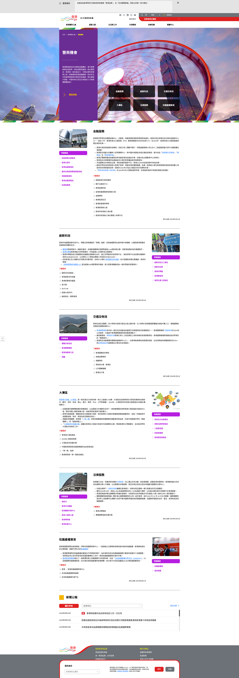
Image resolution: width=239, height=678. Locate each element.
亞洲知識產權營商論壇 (70, 573)
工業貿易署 (158, 428)
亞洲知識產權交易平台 (70, 577)
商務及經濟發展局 (161, 424)
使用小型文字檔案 (146, 659)
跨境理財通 (109, 155)
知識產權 (84, 549)
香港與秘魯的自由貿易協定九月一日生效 (102, 613)
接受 (159, 669)
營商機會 (80, 34)
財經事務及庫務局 (68, 158)
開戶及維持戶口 (101, 184)
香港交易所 (66, 163)
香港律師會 (66, 520)
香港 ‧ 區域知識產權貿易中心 (73, 569)
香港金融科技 (101, 188)
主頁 (63, 34)
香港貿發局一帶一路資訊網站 (73, 455)
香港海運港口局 (67, 352)
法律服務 (144, 105)
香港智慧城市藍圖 (68, 281)
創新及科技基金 (67, 273)
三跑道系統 (168, 330)
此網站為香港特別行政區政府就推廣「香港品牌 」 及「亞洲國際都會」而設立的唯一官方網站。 (113, 3)
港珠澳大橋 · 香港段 (103, 365)
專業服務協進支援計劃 (104, 515)
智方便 (64, 285)
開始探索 (72, 95)
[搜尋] (142, 15)
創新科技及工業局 (161, 262)
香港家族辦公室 (101, 208)
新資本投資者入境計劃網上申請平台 (109, 215)
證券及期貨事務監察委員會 (72, 172)
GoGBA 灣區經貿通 (69, 439)
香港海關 (157, 571)
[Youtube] (135, 15)
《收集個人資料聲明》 (122, 671)
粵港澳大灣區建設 (68, 435)
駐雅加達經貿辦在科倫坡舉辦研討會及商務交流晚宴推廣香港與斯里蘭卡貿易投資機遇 (119, 620)
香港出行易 (100, 372)
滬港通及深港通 (168, 153)
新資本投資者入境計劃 (106, 170)
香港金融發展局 (67, 181)
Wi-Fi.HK (65, 289)
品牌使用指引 (100, 659)
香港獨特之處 (71, 34)
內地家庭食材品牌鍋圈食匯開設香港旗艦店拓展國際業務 (106, 627)
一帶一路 (86, 419)
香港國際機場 (67, 348)
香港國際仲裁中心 (68, 511)
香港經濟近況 (101, 200)
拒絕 (170, 669)
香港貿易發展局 (160, 437)
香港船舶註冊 (103, 343)
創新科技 (144, 91)
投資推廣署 (66, 185)
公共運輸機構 (101, 369)
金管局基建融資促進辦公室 (106, 192)
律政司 (64, 502)
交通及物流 (169, 91)
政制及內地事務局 (161, 419)
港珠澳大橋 (111, 335)
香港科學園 (67, 252)
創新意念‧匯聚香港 (69, 296)
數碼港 (65, 249)
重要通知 (169, 15)
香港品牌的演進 (101, 652)
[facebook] (120, 15)
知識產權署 (158, 566)
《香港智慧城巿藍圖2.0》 (72, 264)
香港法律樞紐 (101, 511)
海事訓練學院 (101, 357)
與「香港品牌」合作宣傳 (104, 656)
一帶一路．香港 (67, 451)
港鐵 (63, 357)
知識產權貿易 (169, 105)
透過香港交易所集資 (103, 180)
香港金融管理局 (67, 167)
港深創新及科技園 (112, 259)
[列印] (146, 15)
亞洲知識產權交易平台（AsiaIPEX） (128, 558)
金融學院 (99, 196)
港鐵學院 (99, 361)
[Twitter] (124, 15)
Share (2, 340)
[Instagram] (131, 15)
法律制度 (120, 482)
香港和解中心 (67, 524)
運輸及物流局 (67, 343)
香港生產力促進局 (161, 280)
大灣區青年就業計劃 (71, 424)
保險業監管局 (67, 176)
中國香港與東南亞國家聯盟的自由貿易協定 (78, 447)
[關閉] (178, 3)
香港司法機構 (67, 506)
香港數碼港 (158, 276)
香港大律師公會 (67, 515)
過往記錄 (173, 606)
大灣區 (119, 105)
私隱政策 (143, 656)
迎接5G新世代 (67, 293)
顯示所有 (69, 606)
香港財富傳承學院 (102, 204)
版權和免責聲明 (146, 652)
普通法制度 (112, 489)
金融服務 (120, 91)
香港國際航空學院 (102, 353)
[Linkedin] (128, 15)
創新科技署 (158, 267)
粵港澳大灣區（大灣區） (68, 400)
